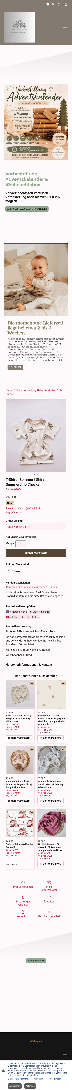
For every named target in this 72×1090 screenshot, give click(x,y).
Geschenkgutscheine (49, 918)
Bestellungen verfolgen (23, 903)
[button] (16, 571)
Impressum (38, 1079)
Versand (17, 512)
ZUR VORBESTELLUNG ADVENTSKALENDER (27, 209)
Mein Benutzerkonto (49, 888)
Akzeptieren (14, 1086)
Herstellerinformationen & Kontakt (29, 664)
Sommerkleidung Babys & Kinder (35, 390)
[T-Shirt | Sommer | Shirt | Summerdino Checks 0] (36, 435)
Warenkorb (23, 916)
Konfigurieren (55, 1079)
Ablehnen (30, 1086)
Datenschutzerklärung (18, 1079)
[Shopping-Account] (66, 5)
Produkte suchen (23, 886)
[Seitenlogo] (19, 27)
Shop (9, 390)
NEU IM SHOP (15, 367)
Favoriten (49, 901)
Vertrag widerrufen (36, 961)
